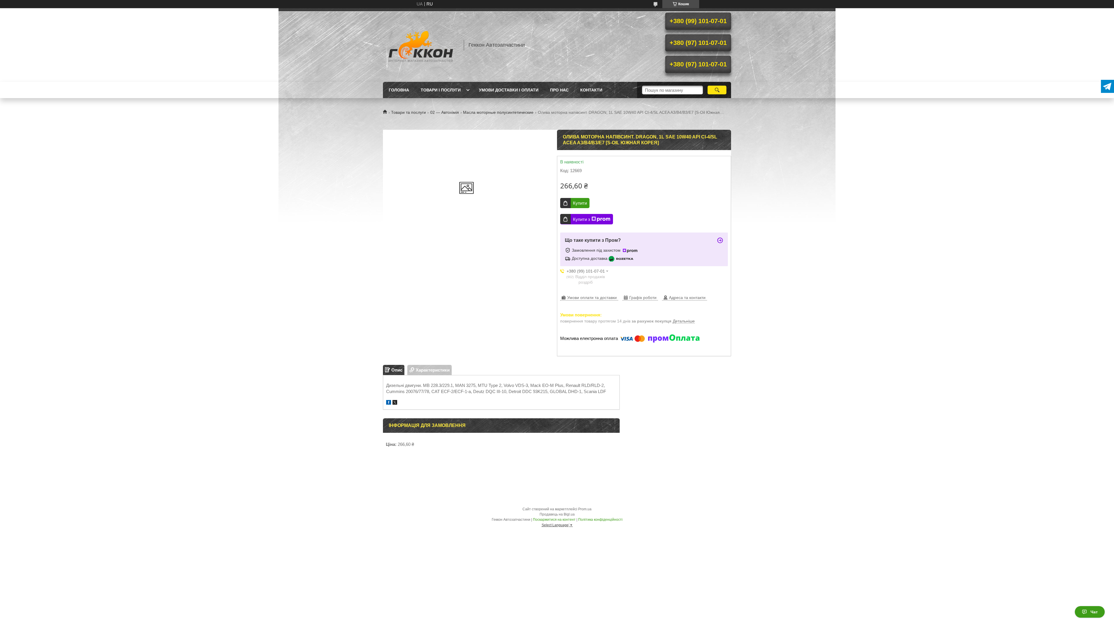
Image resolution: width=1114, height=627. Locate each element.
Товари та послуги (408, 112)
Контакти (591, 90)
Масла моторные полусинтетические (498, 112)
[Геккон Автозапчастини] (420, 45)
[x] (395, 403)
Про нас (559, 90)
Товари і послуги (441, 90)
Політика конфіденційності (600, 520)
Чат (1094, 612)
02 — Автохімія (444, 112)
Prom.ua (585, 509)
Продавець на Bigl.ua (557, 514)
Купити (580, 203)
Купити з (581, 219)
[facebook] (388, 403)
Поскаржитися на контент (554, 520)
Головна (399, 90)
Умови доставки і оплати (508, 90)
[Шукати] (717, 90)
